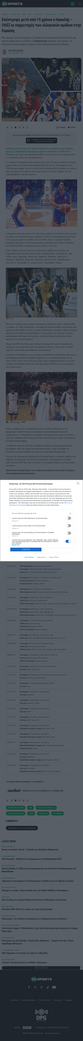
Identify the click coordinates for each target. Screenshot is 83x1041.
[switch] (68, 518)
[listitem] (41, 513)
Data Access (41, 557)
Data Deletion (29, 557)
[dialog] (41, 520)
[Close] (79, 484)
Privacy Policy (53, 557)
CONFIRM (26, 549)
